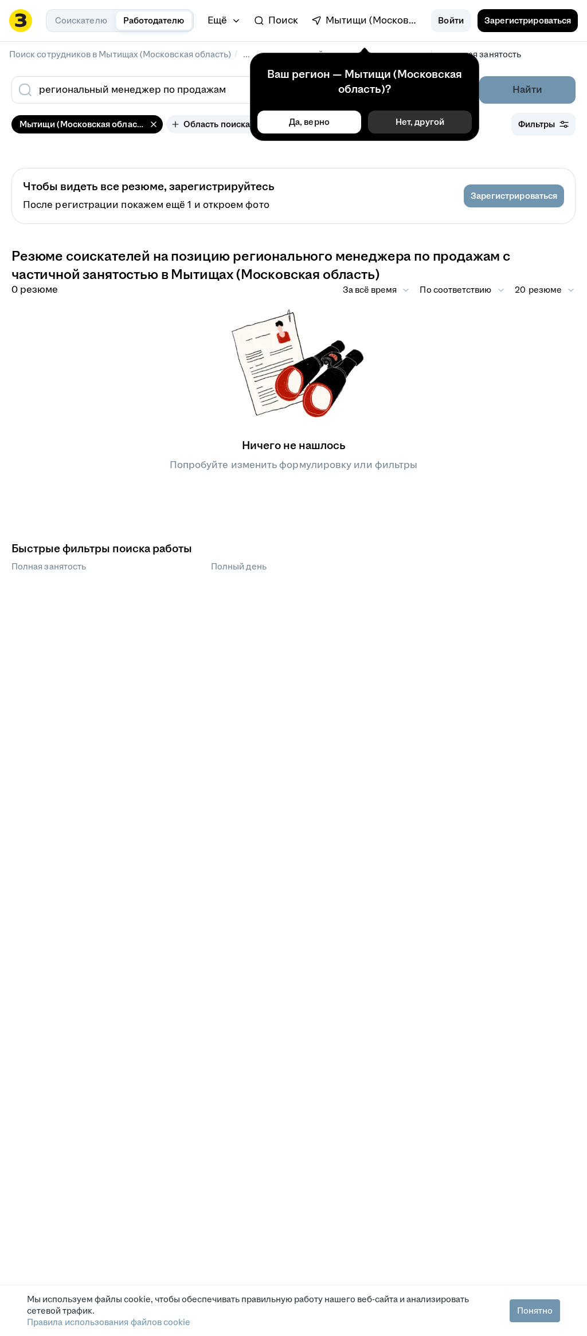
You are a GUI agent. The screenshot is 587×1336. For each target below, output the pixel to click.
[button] (450, 20)
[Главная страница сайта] (20, 20)
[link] (276, 20)
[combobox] (212, 90)
